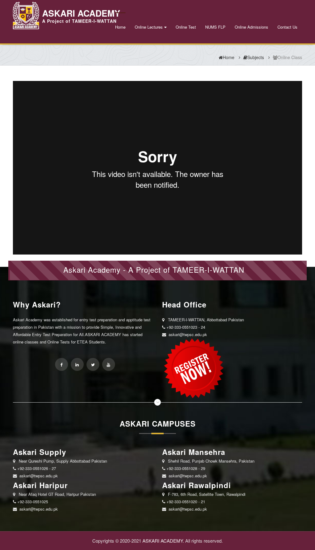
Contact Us (287, 27)
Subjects (255, 57)
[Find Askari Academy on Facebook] (61, 364)
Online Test (186, 27)
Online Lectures (149, 27)
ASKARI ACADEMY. (163, 540)
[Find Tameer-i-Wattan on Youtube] (108, 364)
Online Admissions (251, 27)
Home (120, 27)
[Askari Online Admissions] (193, 368)
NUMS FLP (215, 27)
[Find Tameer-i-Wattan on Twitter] (92, 364)
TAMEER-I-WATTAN (208, 269)
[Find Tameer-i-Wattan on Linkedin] (77, 364)
